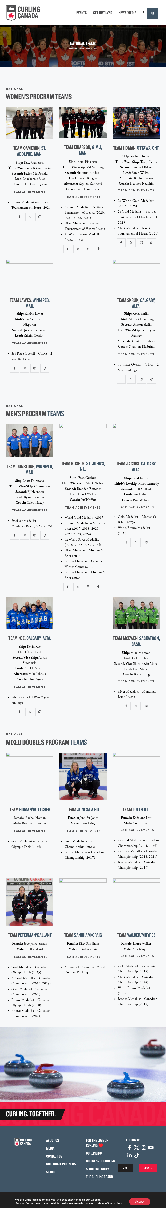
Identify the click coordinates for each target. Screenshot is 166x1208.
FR (152, 13)
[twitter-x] (29, 217)
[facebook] (19, 217)
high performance (79, 48)
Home (70, 48)
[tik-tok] (98, 249)
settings (118, 1203)
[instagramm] (39, 217)
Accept (139, 1202)
